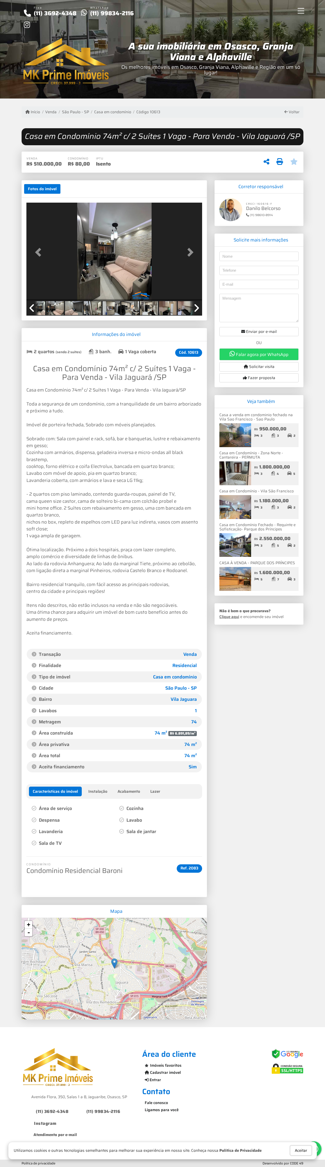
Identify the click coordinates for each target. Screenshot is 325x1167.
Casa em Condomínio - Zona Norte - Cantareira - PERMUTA (251, 455)
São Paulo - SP (75, 112)
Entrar (155, 1080)
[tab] (42, 189)
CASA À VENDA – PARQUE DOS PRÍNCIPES (257, 563)
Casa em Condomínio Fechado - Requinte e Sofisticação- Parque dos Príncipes (257, 527)
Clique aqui (229, 617)
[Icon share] (27, 25)
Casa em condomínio (112, 112)
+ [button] (28, 924)
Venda (51, 112)
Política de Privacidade (240, 1150)
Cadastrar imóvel (165, 1072)
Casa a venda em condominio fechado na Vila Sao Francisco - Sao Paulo (256, 417)
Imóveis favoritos (166, 1065)
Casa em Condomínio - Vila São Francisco (256, 491)
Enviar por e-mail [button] (261, 332)
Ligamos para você (161, 1110)
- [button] (28, 932)
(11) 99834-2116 (112, 13)
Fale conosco (156, 1103)
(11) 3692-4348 (55, 13)
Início (35, 112)
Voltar (294, 112)
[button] (39, 252)
